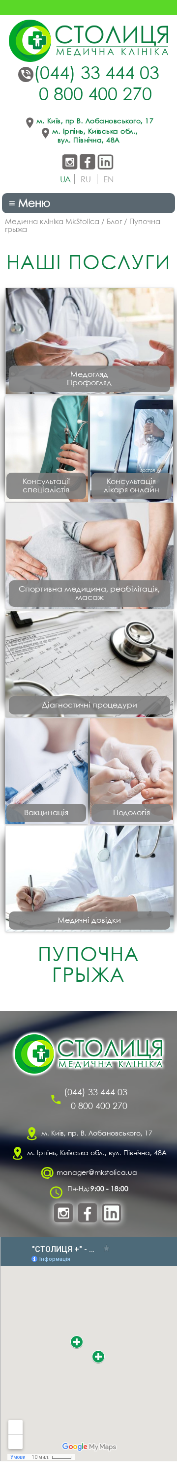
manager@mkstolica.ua (97, 1172)
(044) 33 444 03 (96, 74)
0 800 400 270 (95, 95)
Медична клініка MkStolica (52, 222)
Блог (114, 222)
